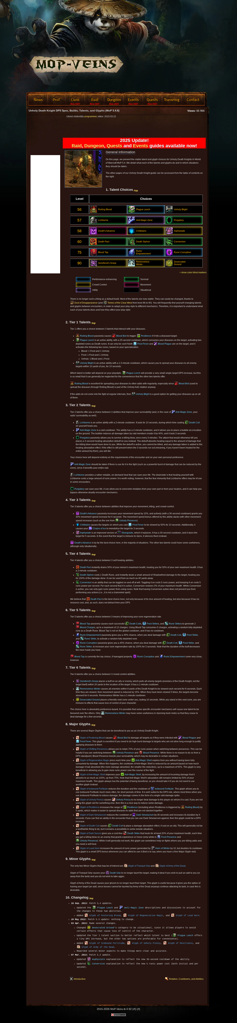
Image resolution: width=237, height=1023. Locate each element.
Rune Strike (175, 623)
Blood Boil (121, 336)
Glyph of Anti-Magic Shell (92, 774)
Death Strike (133, 833)
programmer (90, 116)
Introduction (80, 979)
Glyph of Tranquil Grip (139, 866)
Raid (77, 145)
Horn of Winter (162, 848)
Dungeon (94, 145)
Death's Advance (88, 513)
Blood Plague (165, 344)
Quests (114, 145)
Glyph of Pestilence (89, 807)
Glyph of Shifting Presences (94, 749)
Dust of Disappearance (86, 303)
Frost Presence (168, 837)
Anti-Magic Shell (143, 760)
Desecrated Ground (90, 699)
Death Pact (85, 567)
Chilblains (85, 525)
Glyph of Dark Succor (90, 833)
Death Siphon (87, 575)
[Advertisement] (223, 162)
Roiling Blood (87, 336)
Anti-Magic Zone (184, 412)
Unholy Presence (128, 520)
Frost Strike (152, 623)
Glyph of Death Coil (90, 825)
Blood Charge (87, 627)
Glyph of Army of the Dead (172, 866)
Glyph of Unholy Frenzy (92, 799)
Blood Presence (151, 752)
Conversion (86, 582)
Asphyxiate (85, 532)
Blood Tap (85, 623)
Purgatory (85, 437)
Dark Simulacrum (145, 815)
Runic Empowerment (90, 635)
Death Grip (115, 873)
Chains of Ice (99, 528)
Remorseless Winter (90, 688)
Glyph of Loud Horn (90, 848)
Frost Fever (143, 344)
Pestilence (146, 336)
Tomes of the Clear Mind (120, 303)
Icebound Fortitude (164, 788)
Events (140, 145)
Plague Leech (87, 340)
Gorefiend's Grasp (89, 681)
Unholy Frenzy (123, 799)
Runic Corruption (88, 643)
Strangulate (127, 532)
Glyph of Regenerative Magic (94, 760)
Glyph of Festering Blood (92, 737)
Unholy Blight (87, 363)
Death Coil (194, 422)
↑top (135, 190)
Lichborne (85, 422)
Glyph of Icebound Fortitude (94, 788)
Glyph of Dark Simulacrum (93, 815)
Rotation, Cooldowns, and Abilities (186, 979)
